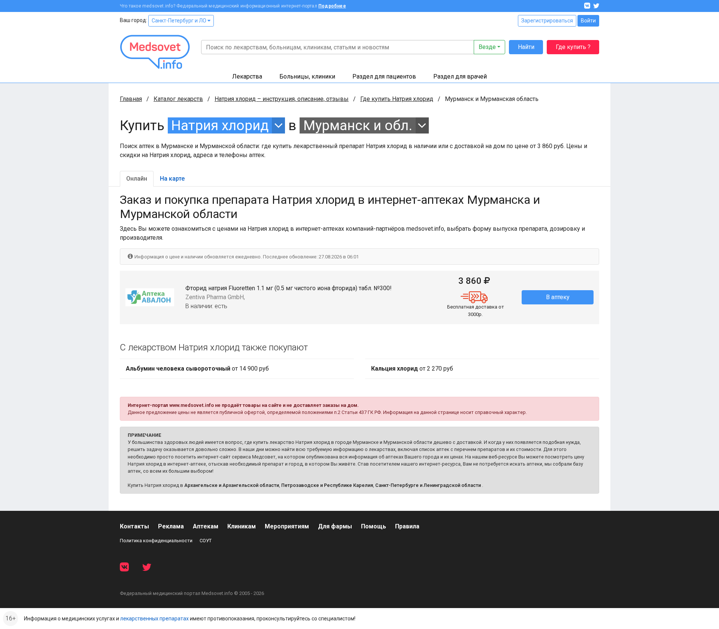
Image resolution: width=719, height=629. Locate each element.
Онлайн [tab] (136, 178)
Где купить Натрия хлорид (396, 98)
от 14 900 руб (197, 368)
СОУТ (206, 540)
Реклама (171, 526)
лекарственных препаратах (154, 619)
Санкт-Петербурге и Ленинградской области (428, 485)
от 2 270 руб (412, 368)
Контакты (134, 526)
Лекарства (247, 76)
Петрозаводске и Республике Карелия (327, 485)
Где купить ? (573, 46)
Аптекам (205, 526)
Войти (588, 21)
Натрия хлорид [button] (220, 125)
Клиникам (241, 526)
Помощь (373, 526)
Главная (131, 98)
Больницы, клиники (307, 76)
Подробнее (332, 6)
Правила (407, 526)
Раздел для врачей (460, 76)
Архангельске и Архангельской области (231, 485)
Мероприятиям (287, 526)
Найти (526, 46)
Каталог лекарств (178, 98)
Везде (487, 46)
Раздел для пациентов (384, 76)
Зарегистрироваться (547, 21)
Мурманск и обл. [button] (357, 125)
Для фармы (335, 526)
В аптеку (558, 297)
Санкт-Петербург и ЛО (179, 21)
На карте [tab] (172, 178)
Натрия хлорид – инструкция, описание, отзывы (282, 98)
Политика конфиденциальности (156, 540)
